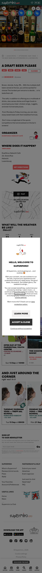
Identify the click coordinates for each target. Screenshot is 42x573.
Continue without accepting (21, 328)
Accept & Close (21, 322)
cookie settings (21, 297)
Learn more (21, 313)
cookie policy (20, 294)
